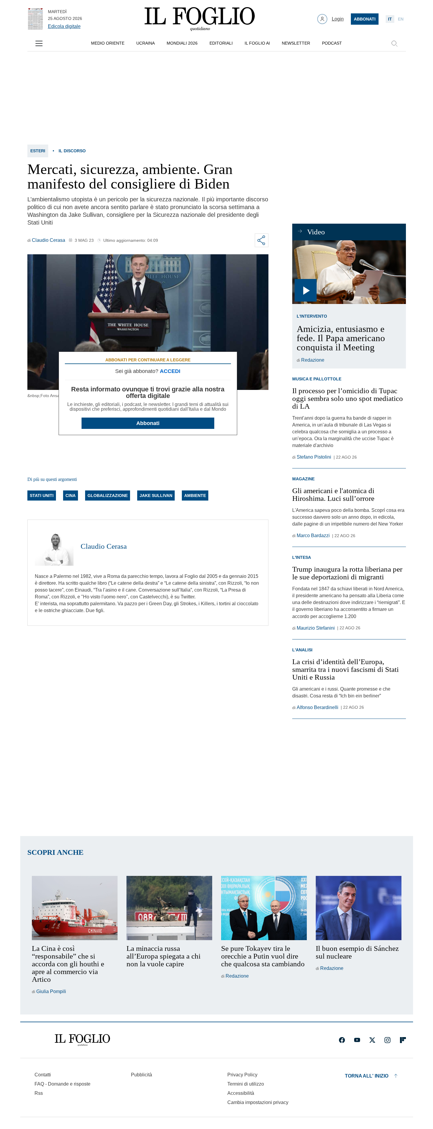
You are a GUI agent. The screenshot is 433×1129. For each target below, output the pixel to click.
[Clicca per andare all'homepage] (82, 1040)
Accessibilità (240, 1093)
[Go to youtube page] (357, 1040)
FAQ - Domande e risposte (62, 1083)
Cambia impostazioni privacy (257, 1102)
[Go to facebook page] (342, 1040)
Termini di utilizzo (245, 1083)
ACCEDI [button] (170, 371)
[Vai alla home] (200, 19)
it (390, 19)
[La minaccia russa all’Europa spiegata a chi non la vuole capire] (169, 908)
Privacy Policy (242, 1074)
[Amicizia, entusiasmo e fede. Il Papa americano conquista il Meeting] (349, 272)
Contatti (43, 1074)
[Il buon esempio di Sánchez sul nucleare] (358, 908)
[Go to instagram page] (387, 1040)
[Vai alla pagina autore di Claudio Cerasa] (54, 546)
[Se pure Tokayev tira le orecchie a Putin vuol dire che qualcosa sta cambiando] (264, 908)
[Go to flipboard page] (403, 1040)
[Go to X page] (372, 1040)
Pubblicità (141, 1074)
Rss (39, 1093)
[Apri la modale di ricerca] (394, 43)
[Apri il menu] (39, 43)
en (401, 19)
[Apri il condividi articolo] (261, 240)
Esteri (37, 150)
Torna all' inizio (366, 1075)
